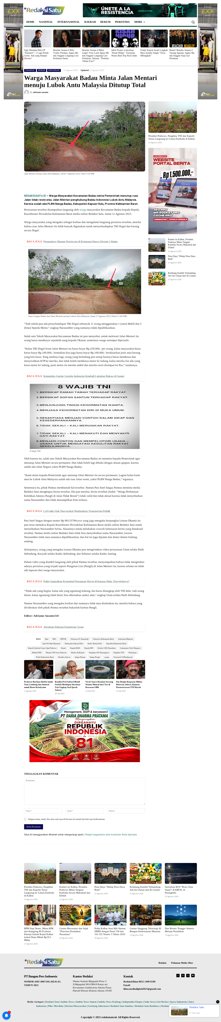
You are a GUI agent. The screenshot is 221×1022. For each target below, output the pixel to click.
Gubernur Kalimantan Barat (103, 639)
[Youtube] (193, 975)
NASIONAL (30, 70)
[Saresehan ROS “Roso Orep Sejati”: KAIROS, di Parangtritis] (181, 873)
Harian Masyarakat (75, 1006)
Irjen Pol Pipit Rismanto (51, 643)
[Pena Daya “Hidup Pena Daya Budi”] (156, 262)
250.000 (94, 348)
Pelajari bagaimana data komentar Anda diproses (111, 834)
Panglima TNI (119, 653)
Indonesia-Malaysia (125, 639)
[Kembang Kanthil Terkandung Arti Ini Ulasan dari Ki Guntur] (156, 278)
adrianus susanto (40, 92)
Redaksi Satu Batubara (147, 1006)
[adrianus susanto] (27, 92)
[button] (193, 22)
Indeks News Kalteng (109, 1002)
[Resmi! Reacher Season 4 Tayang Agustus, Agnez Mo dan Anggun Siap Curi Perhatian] (183, 38)
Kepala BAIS (75, 648)
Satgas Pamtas (80, 657)
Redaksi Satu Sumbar (122, 1006)
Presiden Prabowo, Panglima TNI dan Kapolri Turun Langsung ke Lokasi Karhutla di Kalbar (171, 137)
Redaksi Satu (52, 1002)
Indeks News (67, 1002)
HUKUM (41, 70)
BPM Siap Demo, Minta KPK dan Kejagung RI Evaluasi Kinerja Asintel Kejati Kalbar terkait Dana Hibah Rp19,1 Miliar (39, 934)
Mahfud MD (36, 653)
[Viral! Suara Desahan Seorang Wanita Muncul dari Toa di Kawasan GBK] (100, 669)
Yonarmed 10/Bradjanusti (123, 657)
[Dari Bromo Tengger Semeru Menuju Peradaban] (181, 915)
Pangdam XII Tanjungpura (99, 653)
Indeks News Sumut (86, 1002)
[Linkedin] (70, 182)
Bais (46, 639)
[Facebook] (47, 182)
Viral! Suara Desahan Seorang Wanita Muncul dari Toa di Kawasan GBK (99, 684)
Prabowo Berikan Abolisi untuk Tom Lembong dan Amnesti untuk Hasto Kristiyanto (38, 684)
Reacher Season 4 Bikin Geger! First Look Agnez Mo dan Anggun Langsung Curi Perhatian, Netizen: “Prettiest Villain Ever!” (95, 55)
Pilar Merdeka (55, 1006)
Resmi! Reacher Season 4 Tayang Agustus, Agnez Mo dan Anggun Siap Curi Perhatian (181, 54)
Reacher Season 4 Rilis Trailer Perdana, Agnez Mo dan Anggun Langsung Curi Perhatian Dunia (65, 54)
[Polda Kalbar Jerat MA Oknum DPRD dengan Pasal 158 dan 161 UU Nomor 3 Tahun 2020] (110, 915)
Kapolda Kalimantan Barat (116, 643)
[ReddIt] (77, 182)
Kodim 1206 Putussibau (107, 648)
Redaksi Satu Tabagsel (173, 1006)
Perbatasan (133, 653)
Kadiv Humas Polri (95, 643)
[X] (55, 182)
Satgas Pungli (95, 657)
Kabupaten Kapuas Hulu (74, 643)
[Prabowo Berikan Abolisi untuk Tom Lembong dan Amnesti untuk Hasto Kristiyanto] (38, 669)
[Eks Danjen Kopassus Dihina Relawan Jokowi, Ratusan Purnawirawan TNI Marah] (130, 669)
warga (82, 209)
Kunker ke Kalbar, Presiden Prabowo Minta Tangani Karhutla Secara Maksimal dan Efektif (182, 243)
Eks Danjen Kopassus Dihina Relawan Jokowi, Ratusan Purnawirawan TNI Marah (129, 684)
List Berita (162, 1002)
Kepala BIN (88, 648)
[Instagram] (183, 975)
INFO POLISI (54, 70)
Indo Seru (149, 1002)
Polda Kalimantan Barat (45, 657)
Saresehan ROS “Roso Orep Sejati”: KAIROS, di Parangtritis (179, 890)
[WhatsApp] (62, 182)
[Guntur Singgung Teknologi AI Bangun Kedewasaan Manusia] (146, 915)
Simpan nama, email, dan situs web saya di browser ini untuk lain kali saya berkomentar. (66, 819)
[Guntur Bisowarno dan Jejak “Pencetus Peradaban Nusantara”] (75, 915)
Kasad (63, 648)
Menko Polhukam (77, 653)
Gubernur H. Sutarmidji (79, 639)
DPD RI (63, 639)
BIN (54, 639)
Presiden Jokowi (64, 657)
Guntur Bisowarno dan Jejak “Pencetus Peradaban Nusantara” (73, 931)
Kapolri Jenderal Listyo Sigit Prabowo (42, 648)
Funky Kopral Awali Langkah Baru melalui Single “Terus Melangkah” (154, 53)
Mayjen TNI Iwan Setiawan (56, 653)
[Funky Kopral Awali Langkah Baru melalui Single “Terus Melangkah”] (154, 38)
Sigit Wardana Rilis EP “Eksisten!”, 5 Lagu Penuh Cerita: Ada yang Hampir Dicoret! (36, 54)
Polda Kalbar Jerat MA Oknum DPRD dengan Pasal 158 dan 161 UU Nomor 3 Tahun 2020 (110, 931)
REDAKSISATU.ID (35, 195)
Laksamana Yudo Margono (130, 648)
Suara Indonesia (178, 1002)
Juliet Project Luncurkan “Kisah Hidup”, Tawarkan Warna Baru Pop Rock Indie (124, 53)
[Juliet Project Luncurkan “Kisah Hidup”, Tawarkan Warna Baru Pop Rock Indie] (125, 38)
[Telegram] (85, 182)
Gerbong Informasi (98, 1006)
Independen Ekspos (132, 1002)
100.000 (46, 352)
